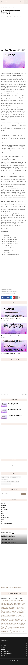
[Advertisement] (14, 33)
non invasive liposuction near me (13, 632)
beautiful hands (4, 509)
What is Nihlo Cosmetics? (7, 628)
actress (3, 507)
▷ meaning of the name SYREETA (11, 319)
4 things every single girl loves (18, 605)
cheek (2, 521)
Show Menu (5, 1)
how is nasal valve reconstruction (9, 622)
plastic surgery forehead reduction (9, 626)
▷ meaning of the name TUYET (10, 353)
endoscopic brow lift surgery (19, 620)
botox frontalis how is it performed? (15, 618)
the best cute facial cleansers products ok (11, 587)
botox (2, 515)
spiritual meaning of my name (8, 293)
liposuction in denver (6, 483)
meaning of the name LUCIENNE (9, 291)
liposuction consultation (11, 631)
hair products (4, 479)
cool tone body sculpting (15, 477)
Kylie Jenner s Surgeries (18, 611)
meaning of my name (9, 7)
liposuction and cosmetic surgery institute (10, 481)
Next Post (24, 394)
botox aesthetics (5, 477)
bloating (3, 511)
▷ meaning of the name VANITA (15, 415)
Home (2, 7)
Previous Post (5, 394)
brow (2, 519)
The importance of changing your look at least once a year (13, 608)
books (2, 513)
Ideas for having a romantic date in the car (11, 607)
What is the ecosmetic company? (16, 627)
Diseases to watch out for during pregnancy (14, 610)
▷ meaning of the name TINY (10, 336)
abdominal (3, 505)
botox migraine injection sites (8, 619)
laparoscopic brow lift (11, 623)
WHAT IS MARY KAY (14, 615)
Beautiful (3, 503)
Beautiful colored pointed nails (13, 603)
